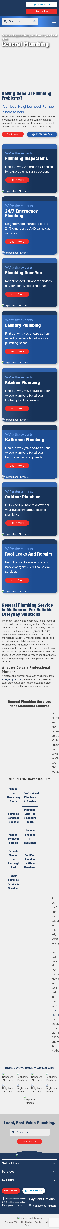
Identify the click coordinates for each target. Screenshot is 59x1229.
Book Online (42, 11)
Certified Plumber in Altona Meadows (30, 861)
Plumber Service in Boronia (13, 839)
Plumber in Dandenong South (14, 795)
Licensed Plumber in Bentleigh (30, 836)
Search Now (29, 1141)
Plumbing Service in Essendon (13, 818)
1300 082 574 (43, 4)
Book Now (12, 134)
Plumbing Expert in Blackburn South (30, 816)
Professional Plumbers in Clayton (31, 797)
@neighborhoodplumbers (15, 1199)
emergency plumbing (12, 679)
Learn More (17, 179)
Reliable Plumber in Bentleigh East (13, 859)
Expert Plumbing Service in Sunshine (13, 882)
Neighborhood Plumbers (15, 1205)
